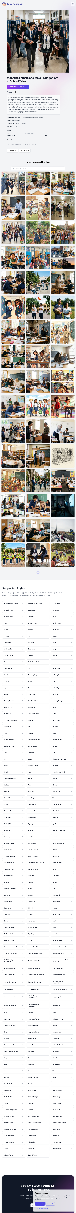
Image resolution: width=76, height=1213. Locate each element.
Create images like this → (17, 87)
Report (24, 123)
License (9, 144)
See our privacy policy (42, 1208)
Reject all (50, 1204)
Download (26, 150)
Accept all (40, 1204)
